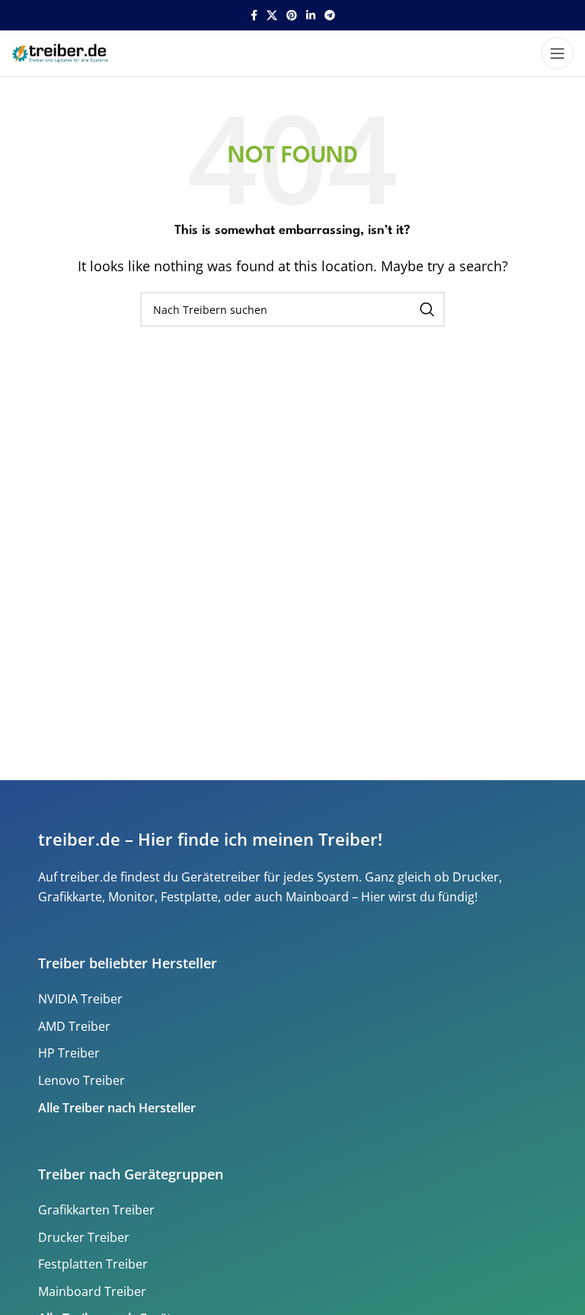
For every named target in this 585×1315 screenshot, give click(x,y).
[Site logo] (61, 51)
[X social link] (272, 15)
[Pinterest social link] (292, 15)
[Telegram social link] (330, 15)
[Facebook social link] (254, 15)
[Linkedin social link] (311, 15)
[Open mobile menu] (557, 53)
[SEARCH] (427, 309)
